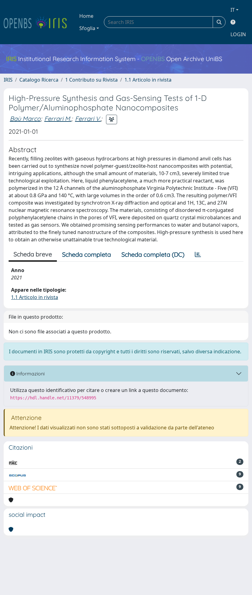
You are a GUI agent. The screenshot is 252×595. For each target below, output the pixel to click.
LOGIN (238, 34)
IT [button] (232, 9)
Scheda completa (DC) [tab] (152, 254)
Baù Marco (25, 118)
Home (86, 16)
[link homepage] (38, 22)
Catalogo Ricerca (38, 79)
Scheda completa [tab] (86, 254)
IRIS (8, 79)
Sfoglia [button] (87, 28)
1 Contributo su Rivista (91, 79)
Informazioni (30, 373)
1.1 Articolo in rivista (147, 79)
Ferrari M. (57, 118)
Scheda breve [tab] (33, 254)
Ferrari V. (88, 118)
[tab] (198, 254)
